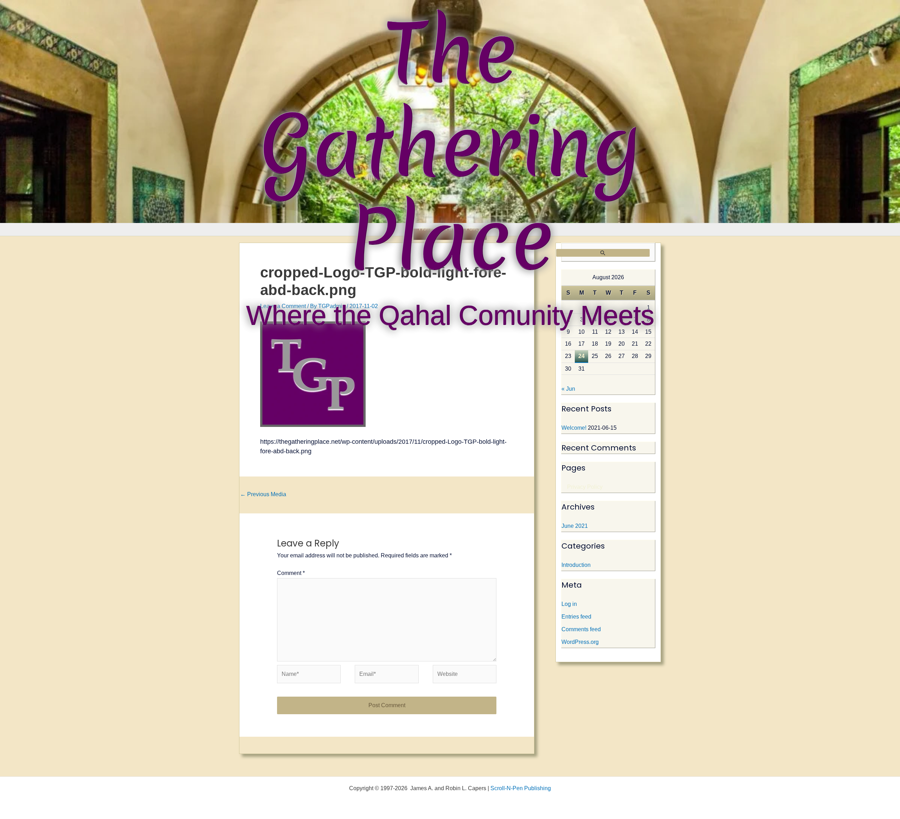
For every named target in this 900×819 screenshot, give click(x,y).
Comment (291, 573)
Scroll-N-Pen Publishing (520, 788)
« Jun (568, 389)
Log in (569, 604)
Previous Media (263, 494)
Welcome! (573, 428)
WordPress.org (580, 642)
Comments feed (581, 629)
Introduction (576, 565)
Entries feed (576, 617)
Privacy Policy (585, 487)
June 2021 (574, 526)
